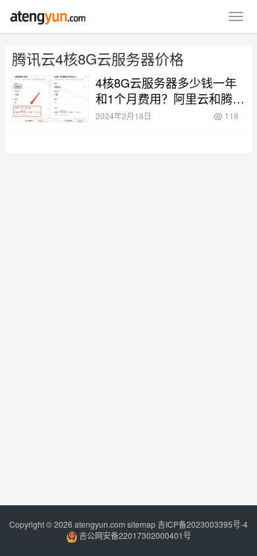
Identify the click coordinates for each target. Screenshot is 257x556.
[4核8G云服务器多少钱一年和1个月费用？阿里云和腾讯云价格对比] (50, 98)
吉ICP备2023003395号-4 (202, 524)
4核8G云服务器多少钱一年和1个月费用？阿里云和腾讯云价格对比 (170, 90)
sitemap (141, 524)
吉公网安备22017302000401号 (134, 535)
